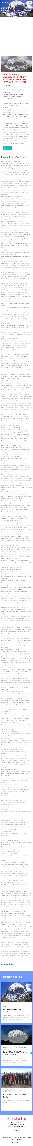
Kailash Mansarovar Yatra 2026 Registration (15, 1053)
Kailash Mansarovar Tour (16, 1125)
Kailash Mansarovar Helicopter (16, 1127)
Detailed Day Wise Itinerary (15, 157)
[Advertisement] (16, 34)
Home (25, 9)
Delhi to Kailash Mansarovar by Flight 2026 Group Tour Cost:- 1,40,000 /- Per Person (16, 78)
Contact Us (26, 12)
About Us (19, 1123)
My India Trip (10, 3)
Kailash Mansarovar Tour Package (14, 1096)
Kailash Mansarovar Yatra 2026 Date (15, 1010)
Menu (29, 3)
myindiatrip (16, 1139)
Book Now (7, 148)
